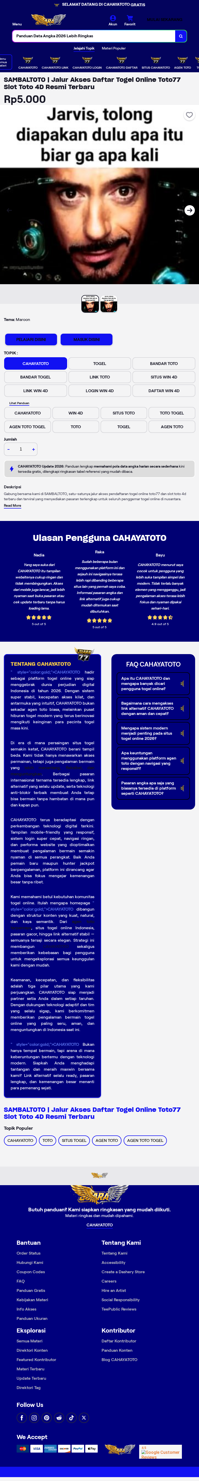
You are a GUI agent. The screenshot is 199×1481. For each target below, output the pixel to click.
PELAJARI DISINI (31, 339)
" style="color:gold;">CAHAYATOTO (45, 672)
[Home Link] (48, 21)
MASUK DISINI (87, 339)
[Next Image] (189, 210)
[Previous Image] (9, 210)
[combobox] (93, 36)
